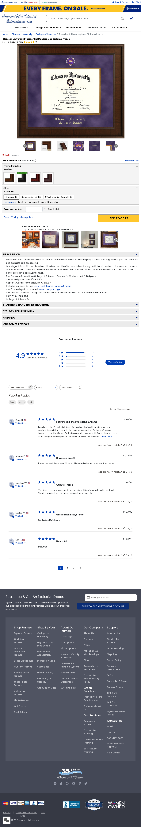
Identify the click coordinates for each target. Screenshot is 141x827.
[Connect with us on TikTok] (61, 783)
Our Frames (118, 27)
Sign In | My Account (113, 641)
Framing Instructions (113, 667)
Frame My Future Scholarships (93, 698)
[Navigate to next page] (87, 568)
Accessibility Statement (91, 667)
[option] (9, 178)
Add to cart (118, 218)
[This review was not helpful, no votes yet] (129, 445)
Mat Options (67, 642)
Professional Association (44, 653)
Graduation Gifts (46, 687)
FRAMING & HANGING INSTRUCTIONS (26, 304)
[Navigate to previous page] (54, 568)
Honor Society (45, 672)
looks (31, 402)
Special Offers (115, 687)
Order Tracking (115, 648)
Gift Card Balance (112, 694)
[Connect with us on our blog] (86, 783)
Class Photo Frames (21, 683)
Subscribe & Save (117, 681)
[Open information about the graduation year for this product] (45, 209)
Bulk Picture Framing (90, 750)
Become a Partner (89, 722)
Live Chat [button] (112, 732)
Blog (86, 660)
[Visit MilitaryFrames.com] (29, 2)
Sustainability (68, 687)
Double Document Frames (20, 652)
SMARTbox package (49, 289)
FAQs (110, 675)
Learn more (10, 202)
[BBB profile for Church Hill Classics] (71, 804)
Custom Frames (23, 666)
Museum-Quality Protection (70, 656)
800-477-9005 (115, 738)
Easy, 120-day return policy (18, 217)
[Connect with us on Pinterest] (80, 783)
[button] (136, 2)
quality (22, 402)
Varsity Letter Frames (21, 674)
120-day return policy (18, 311)
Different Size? (132, 160)
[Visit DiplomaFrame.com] (9, 2)
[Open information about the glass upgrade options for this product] (137, 188)
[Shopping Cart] (130, 18)
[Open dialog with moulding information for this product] (137, 166)
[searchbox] (18, 387)
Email (110, 726)
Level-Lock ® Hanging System (70, 665)
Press (87, 645)
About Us (89, 633)
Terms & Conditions (26, 812)
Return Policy (114, 660)
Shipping (9, 317)
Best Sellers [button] (21, 27)
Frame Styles (68, 672)
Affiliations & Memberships (91, 652)
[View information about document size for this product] (35, 160)
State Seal (43, 666)
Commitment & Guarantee (69, 680)
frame (12, 402)
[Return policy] (94, 804)
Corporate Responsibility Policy (91, 678)
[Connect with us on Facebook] (55, 783)
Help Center (113, 752)
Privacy (7, 812)
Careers (88, 639)
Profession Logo (46, 660)
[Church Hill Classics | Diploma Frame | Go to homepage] (19, 18)
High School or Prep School (45, 644)
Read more (107, 436)
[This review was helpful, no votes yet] (124, 445)
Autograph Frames (20, 693)
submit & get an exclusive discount (103, 606)
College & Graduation (47, 27)
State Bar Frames (23, 660)
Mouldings (66, 636)
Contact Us (113, 633)
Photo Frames (21, 700)
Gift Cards (20, 706)
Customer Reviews (16, 324)
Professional (73, 27)
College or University (43, 635)
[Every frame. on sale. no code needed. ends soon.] (70, 8)
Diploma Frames (23, 633)
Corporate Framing (90, 732)
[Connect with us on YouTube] (73, 783)
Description (11, 254)
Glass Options (68, 648)
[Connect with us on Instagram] (67, 783)
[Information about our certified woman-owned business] (116, 804)
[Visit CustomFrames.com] (49, 2)
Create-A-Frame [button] (96, 27)
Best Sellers (20, 712)
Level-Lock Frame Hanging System (52, 286)
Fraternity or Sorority (44, 680)
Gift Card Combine (112, 704)
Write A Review (115, 362)
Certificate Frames (20, 641)
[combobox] (46, 387)
